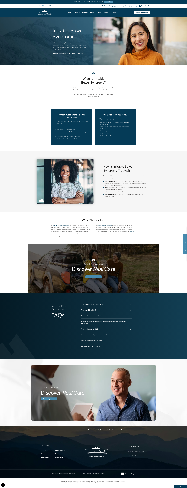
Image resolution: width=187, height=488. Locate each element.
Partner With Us (45, 457)
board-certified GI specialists (105, 225)
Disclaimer (58, 454)
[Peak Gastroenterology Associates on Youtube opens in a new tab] (135, 455)
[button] (3, 485)
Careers (43, 454)
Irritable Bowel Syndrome (74, 53)
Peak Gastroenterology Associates (61, 225)
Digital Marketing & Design (130, 474)
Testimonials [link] (106, 12)
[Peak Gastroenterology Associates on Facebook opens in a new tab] (132, 455)
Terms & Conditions (87, 473)
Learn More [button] (109, 1)
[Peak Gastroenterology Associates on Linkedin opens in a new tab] (138, 455)
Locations (43, 450)
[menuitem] (70, 12)
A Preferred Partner (47, 6)
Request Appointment (142, 12)
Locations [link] (92, 12)
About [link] (99, 12)
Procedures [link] (77, 12)
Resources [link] (115, 12)
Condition (60, 53)
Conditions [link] (85, 12)
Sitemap (102, 473)
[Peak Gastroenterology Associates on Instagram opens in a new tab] (129, 455)
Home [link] (69, 12)
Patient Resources (60, 450)
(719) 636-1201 (98, 482)
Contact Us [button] (180, 486)
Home (54, 53)
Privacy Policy (59, 457)
